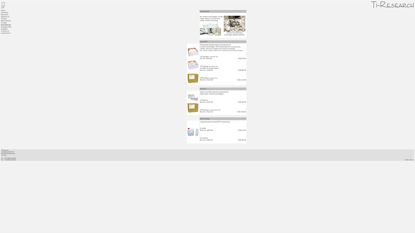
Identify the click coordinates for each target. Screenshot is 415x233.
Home (3, 10)
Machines (4, 15)
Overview (4, 12)
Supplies (4, 29)
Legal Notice (6, 33)
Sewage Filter (6, 27)
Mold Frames (6, 21)
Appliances (5, 17)
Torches (4, 19)
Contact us (5, 31)
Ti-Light (4, 23)
